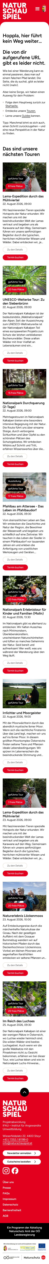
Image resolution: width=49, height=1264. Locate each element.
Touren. (31, 110)
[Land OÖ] (24, 1247)
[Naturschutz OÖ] (33, 1256)
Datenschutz (10, 1204)
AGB (5, 1215)
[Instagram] (6, 1171)
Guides (26, 115)
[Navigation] (37, 9)
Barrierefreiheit (12, 1210)
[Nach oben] (24, 1092)
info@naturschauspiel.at (17, 1143)
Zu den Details (15, 249)
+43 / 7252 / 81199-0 (15, 1139)
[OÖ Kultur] (11, 1256)
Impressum (9, 1199)
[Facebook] (15, 1171)
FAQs (6, 1193)
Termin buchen (15, 257)
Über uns (8, 1182)
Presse (7, 1187)
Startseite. (11, 106)
